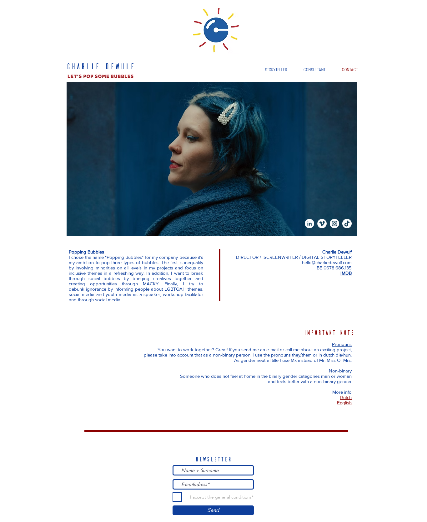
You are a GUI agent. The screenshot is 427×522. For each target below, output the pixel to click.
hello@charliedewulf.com (327, 262)
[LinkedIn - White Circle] (309, 223)
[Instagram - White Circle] (334, 223)
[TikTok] (347, 223)
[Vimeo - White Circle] (322, 223)
